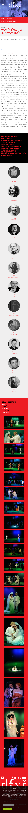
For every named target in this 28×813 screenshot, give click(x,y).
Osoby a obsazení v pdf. (9, 53)
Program (9, 18)
